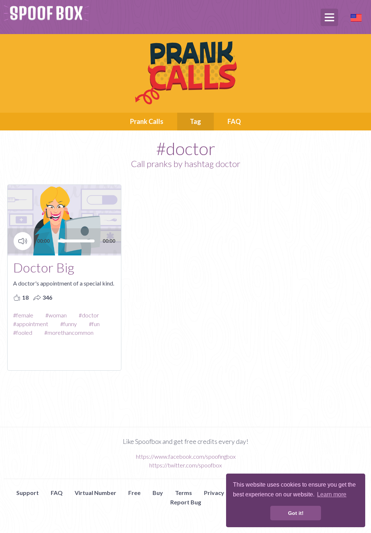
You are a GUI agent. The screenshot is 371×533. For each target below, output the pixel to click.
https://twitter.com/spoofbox (185, 465)
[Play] (22, 241)
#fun (94, 323)
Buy (158, 492)
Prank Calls (146, 121)
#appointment (30, 323)
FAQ (234, 121)
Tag (195, 121)
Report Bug (185, 502)
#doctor (89, 315)
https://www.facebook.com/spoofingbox (185, 456)
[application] (64, 246)
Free (134, 492)
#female (23, 315)
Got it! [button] (296, 513)
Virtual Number (95, 492)
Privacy (214, 492)
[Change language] (356, 16)
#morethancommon (68, 332)
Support (27, 492)
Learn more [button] (331, 494)
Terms (183, 492)
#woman (56, 315)
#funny (68, 323)
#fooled (22, 332)
